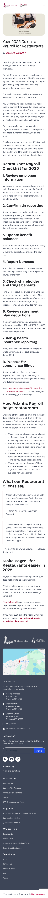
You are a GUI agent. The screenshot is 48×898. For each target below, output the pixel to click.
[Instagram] (17, 759)
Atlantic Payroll (10, 602)
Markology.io (38, 894)
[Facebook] (5, 759)
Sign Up (39, 751)
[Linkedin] (11, 759)
